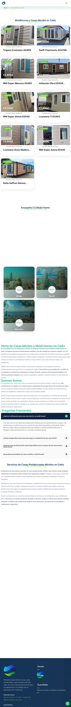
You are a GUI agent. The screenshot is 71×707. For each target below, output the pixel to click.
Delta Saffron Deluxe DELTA (14, 183)
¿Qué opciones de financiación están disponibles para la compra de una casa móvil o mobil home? (32, 446)
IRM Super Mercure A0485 (17, 83)
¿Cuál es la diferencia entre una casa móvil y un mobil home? (24, 416)
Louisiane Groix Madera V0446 (16, 150)
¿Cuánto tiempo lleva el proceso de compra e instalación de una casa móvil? (30, 438)
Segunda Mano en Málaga (14, 46)
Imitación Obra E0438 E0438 (51, 83)
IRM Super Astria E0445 (52, 150)
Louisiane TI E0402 (49, 116)
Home (5, 8)
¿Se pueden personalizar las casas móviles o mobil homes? (23, 454)
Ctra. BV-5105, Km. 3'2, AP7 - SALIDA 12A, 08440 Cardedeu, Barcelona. (17, 698)
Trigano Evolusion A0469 (17, 50)
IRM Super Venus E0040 (16, 116)
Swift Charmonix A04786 (53, 50)
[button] (35, 416)
